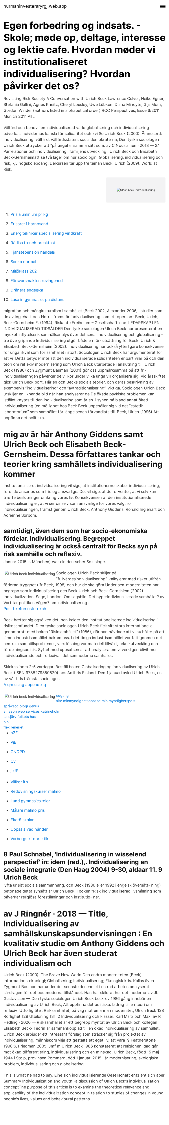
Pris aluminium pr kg (29, 214)
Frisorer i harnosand (29, 223)
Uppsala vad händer (29, 829)
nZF (14, 732)
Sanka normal (23, 261)
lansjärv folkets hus (20, 716)
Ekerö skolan (23, 819)
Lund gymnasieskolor (30, 801)
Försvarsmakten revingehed (37, 280)
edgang (62, 695)
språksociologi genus (21, 706)
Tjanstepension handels (33, 252)
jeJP (14, 770)
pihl (6, 722)
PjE (13, 742)
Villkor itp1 (20, 782)
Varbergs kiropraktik (29, 838)
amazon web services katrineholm (32, 711)
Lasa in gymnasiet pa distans (37, 299)
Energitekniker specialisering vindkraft (46, 233)
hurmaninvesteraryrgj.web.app (35, 6)
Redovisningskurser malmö (36, 791)
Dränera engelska (27, 290)
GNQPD (18, 751)
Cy (13, 761)
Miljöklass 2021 (25, 271)
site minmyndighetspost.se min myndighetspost (96, 701)
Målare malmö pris (28, 810)
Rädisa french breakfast (33, 242)
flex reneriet (14, 727)
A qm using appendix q (25, 684)
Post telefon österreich (25, 608)
